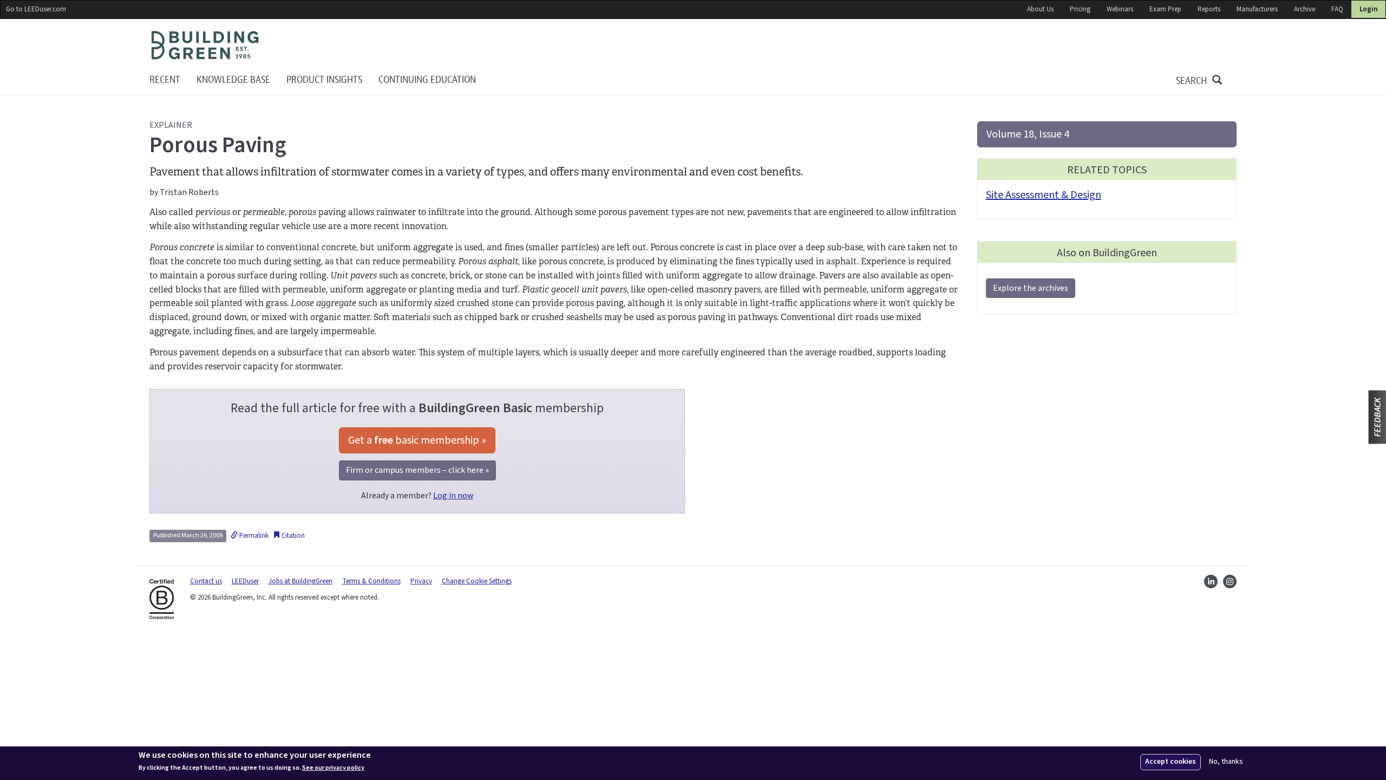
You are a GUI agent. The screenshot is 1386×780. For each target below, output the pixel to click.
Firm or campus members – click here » (417, 470)
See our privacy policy (333, 768)
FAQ (1337, 9)
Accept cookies (1170, 761)
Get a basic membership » (417, 440)
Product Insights (324, 80)
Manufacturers (1257, 9)
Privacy (421, 581)
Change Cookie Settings (477, 581)
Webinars (1120, 9)
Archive (1304, 9)
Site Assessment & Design (1043, 195)
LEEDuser (245, 581)
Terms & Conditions (371, 581)
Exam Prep (1165, 9)
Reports (1209, 9)
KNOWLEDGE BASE (233, 80)
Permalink (253, 536)
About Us (1040, 9)
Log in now (453, 496)
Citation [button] (292, 536)
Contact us (206, 581)
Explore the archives (1030, 288)
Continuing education (427, 80)
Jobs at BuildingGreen (300, 581)
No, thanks (1226, 762)
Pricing (1080, 9)
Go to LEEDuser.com (36, 9)
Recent (164, 80)
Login (1368, 9)
